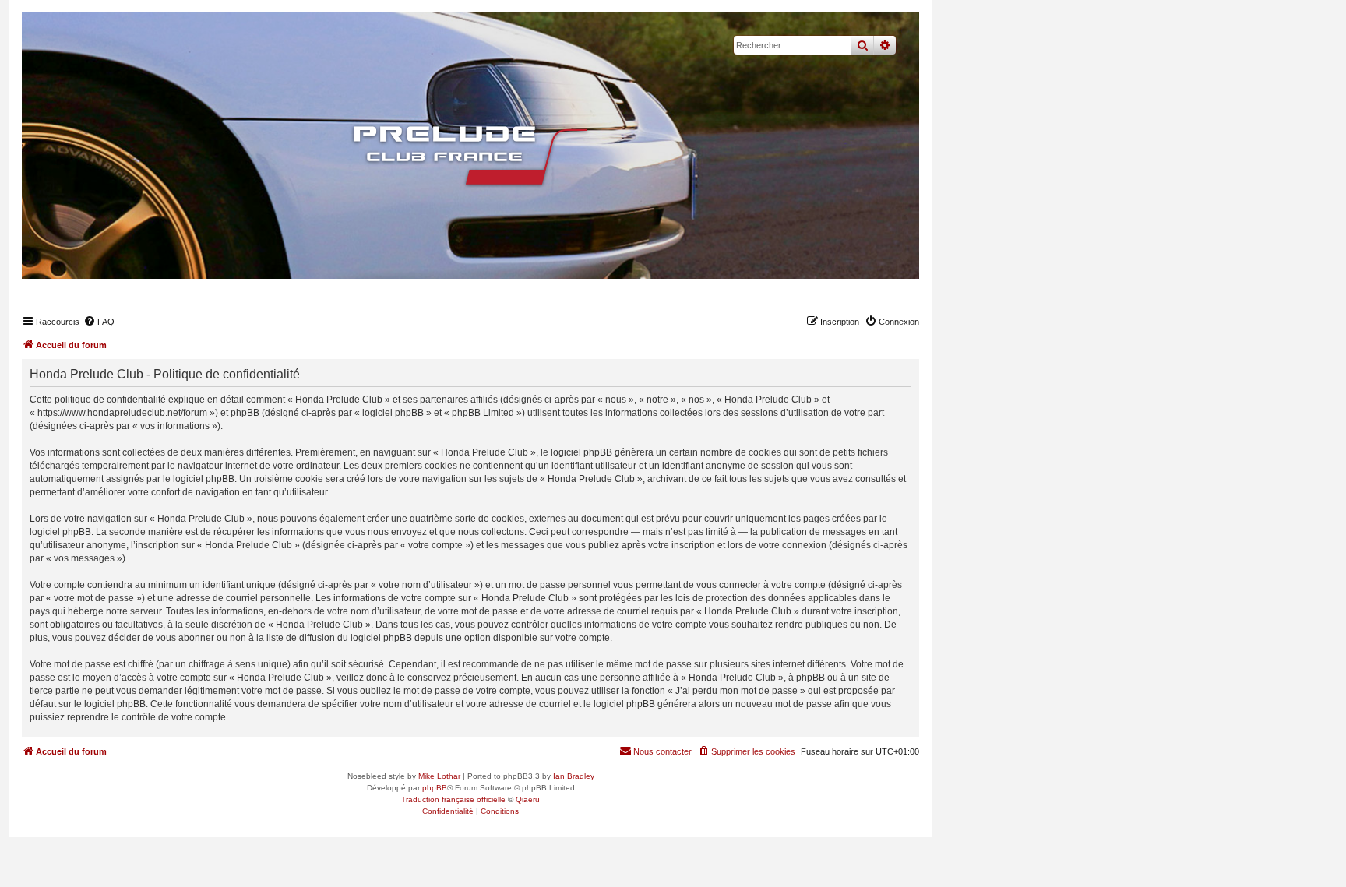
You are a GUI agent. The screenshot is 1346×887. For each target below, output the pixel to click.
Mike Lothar (439, 776)
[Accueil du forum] (470, 156)
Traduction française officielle (453, 799)
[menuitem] (99, 321)
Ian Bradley (573, 776)
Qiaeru (528, 799)
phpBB (434, 787)
